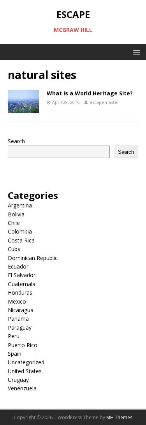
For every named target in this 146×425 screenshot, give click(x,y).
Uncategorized (26, 362)
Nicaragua (20, 310)
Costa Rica (21, 240)
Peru (13, 336)
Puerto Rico (22, 345)
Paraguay (20, 327)
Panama (18, 318)
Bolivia (16, 214)
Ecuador (18, 266)
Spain (14, 353)
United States (25, 371)
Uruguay (18, 379)
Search (16, 141)
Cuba (14, 249)
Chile (14, 223)
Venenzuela (22, 388)
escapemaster (104, 102)
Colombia (20, 231)
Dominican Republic (33, 258)
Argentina (20, 205)
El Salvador (21, 275)
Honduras (20, 292)
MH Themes (119, 417)
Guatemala (21, 284)
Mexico (17, 301)
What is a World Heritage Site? (90, 93)
